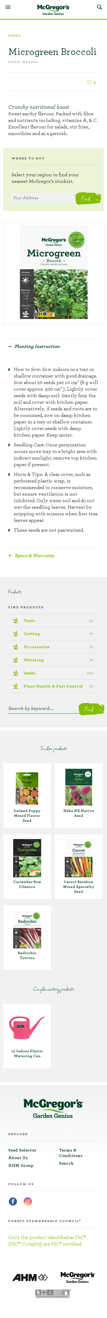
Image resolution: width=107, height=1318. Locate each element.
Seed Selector (22, 1150)
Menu (7, 7)
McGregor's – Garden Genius (53, 10)
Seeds (14, 35)
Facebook (13, 1201)
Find (85, 198)
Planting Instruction (37, 346)
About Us (18, 1158)
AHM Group (20, 1165)
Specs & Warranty (35, 555)
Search (99, 6)
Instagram (28, 1201)
